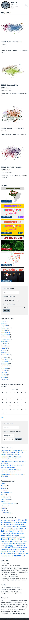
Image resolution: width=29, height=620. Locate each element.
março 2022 (4, 326)
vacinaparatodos (11, 553)
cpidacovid (16, 531)
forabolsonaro (12, 539)
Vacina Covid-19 (6, 512)
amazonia (5, 520)
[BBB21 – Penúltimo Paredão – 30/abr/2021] (12, 39)
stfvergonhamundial (7, 549)
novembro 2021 (5, 334)
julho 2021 (4, 343)
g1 (20, 541)
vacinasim (23, 553)
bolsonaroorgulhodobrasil (11, 526)
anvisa (11, 520)
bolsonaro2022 (6, 524)
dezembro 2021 (5, 332)
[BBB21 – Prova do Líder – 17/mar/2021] (12, 82)
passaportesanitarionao (21, 543)
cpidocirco (6, 535)
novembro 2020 (5, 361)
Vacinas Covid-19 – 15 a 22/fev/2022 (11, 470)
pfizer (4, 545)
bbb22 (7, 522)
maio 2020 (4, 375)
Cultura (2, 47)
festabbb (14, 537)
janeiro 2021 (4, 357)
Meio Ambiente (5, 492)
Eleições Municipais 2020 (9, 503)
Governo (4, 506)
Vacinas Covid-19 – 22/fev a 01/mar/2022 (12, 465)
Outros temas (8, 47)
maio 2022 (4, 323)
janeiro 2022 (4, 330)
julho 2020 (4, 370)
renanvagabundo (17, 547)
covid (15, 529)
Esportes (3, 490)
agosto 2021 (4, 341)
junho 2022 (4, 321)
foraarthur (21, 537)
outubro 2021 (4, 337)
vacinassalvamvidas (7, 555)
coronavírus (8, 529)
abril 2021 (3, 350)
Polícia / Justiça (5, 499)
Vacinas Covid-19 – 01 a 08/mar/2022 (11, 456)
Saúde (3, 510)
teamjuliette (13, 551)
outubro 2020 (5, 364)
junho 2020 (4, 372)
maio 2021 (4, 348)
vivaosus (19, 555)
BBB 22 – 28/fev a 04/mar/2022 (9, 459)
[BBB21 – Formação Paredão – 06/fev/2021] (12, 164)
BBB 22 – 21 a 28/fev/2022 (8, 467)
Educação (3, 488)
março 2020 (4, 379)
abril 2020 (4, 377)
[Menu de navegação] (26, 5)
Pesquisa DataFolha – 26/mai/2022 (10, 454)
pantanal (12, 543)
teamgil (4, 551)
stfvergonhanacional (19, 549)
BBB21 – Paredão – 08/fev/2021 (12, 128)
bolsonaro (22, 522)
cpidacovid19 (5, 533)
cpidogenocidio (15, 535)
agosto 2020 (4, 368)
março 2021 (4, 352)
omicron (7, 543)
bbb (17, 520)
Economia (3, 486)
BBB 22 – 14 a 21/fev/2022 (8, 472)
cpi (7, 531)
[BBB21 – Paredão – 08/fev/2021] (12, 125)
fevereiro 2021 (5, 355)
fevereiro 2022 (5, 328)
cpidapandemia (17, 533)
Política (3, 501)
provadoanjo (11, 545)
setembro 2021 (5, 339)
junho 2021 (4, 346)
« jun (2, 417)
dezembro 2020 (5, 359)
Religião (3, 508)
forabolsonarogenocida (10, 541)
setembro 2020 (5, 366)
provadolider (20, 545)
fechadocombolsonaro (6, 537)
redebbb (7, 547)
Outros (3, 495)
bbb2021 (14, 522)
